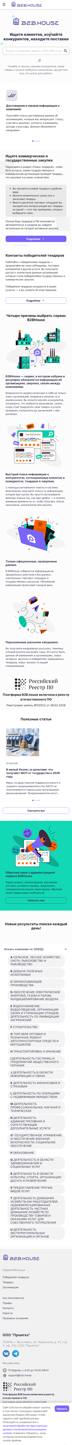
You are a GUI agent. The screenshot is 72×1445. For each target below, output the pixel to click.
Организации (10, 1287)
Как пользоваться (13, 1297)
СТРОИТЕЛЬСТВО (24, 1027)
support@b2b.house (19, 1375)
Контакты (8, 1308)
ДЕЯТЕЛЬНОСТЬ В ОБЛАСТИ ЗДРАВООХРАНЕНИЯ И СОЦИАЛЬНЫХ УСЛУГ (31, 1163)
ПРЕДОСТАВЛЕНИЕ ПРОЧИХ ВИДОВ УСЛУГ (31, 1189)
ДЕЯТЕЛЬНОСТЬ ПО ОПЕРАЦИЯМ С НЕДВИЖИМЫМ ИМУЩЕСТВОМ (35, 1095)
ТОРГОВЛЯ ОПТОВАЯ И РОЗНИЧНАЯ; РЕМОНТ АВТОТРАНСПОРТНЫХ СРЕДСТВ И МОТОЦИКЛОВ (34, 1039)
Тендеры (8, 1282)
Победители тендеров (16, 1277)
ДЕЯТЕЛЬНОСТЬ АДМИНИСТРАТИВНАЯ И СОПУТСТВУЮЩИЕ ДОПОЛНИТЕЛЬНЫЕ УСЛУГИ (30, 1123)
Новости (8, 1313)
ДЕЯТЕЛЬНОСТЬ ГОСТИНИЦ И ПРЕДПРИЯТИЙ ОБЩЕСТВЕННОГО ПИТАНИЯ (34, 1062)
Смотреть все (36, 810)
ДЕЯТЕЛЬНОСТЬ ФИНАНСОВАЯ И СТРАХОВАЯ (35, 1084)
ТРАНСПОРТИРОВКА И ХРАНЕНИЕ (35, 1051)
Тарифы (7, 1302)
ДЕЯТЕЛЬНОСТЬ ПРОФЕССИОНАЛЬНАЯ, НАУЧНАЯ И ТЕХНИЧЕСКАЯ (35, 1107)
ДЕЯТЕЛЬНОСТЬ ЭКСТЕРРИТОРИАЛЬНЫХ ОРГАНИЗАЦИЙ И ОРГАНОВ (29, 1233)
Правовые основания (15, 1318)
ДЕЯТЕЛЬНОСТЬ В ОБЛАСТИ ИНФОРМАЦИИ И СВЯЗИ (31, 1074)
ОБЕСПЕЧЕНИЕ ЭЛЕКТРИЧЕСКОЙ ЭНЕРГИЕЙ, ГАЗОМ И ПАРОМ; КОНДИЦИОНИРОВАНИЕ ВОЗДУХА (35, 995)
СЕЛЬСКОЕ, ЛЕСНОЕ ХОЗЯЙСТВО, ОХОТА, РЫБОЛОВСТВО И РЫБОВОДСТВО (35, 960)
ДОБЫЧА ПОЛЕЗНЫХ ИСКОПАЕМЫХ (26, 972)
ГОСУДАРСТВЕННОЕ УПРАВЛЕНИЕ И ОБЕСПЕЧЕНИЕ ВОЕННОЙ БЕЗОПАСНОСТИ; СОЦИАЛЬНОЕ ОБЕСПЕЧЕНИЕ (36, 1140)
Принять (62, 1408)
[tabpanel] (36, 111)
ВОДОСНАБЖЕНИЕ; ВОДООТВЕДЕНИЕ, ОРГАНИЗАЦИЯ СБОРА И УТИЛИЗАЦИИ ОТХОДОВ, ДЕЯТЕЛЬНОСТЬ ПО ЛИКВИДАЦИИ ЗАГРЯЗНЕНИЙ (34, 1013)
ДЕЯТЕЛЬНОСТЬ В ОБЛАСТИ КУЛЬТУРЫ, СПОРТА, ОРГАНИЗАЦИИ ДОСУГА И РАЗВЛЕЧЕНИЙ (35, 1177)
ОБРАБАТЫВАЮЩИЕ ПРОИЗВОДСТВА (26, 983)
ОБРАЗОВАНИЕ (22, 1152)
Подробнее (33, 238)
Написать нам (36, 900)
